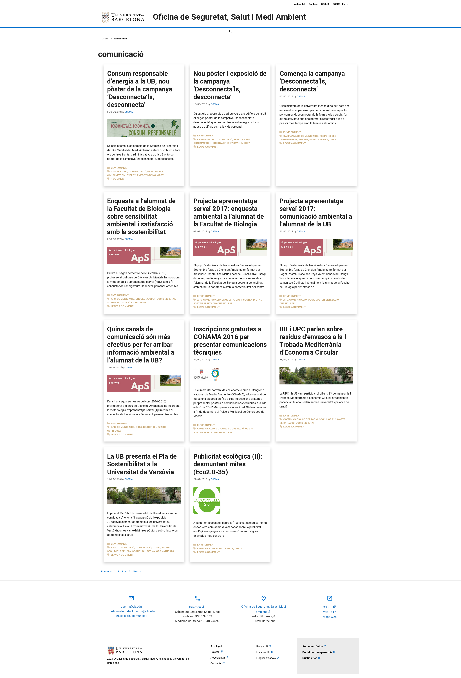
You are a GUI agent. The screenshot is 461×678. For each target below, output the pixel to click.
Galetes (215, 652)
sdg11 (323, 419)
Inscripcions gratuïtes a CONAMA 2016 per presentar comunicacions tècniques (230, 340)
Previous (105, 571)
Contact (313, 4)
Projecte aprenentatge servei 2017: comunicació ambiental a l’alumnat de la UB (315, 212)
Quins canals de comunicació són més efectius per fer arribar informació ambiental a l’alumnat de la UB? (140, 344)
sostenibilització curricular (126, 302)
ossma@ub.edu (131, 606)
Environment (120, 167)
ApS (113, 298)
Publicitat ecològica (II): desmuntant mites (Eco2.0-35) (227, 464)
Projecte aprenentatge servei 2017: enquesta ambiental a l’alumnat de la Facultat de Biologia (228, 212)
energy (131, 175)
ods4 (152, 298)
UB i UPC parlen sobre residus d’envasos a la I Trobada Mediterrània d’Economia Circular (312, 340)
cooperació (236, 428)
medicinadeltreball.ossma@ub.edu (131, 611)
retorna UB (287, 422)
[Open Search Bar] (230, 31)
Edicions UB (263, 652)
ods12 (332, 419)
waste (341, 419)
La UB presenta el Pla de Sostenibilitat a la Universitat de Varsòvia (142, 464)
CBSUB (325, 4)
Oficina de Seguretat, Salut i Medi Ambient (229, 17)
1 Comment (118, 178)
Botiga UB (262, 646)
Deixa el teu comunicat (131, 616)
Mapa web (330, 617)
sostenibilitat (166, 298)
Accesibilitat (218, 657)
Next (137, 571)
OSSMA (105, 38)
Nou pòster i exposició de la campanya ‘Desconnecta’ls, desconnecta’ (230, 85)
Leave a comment (208, 146)
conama (221, 428)
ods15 (249, 428)
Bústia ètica (309, 658)
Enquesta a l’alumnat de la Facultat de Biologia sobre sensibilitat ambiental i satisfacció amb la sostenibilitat (141, 216)
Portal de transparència (317, 652)
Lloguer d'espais (266, 658)
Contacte (216, 663)
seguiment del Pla (119, 551)
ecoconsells (224, 548)
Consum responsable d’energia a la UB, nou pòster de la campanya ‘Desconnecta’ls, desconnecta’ (139, 89)
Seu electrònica (312, 646)
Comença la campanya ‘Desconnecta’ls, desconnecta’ (312, 81)
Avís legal (216, 646)
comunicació (137, 171)
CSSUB (336, 4)
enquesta (142, 298)
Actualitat (299, 4)
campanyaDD (119, 171)
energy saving (146, 175)
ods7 (160, 175)
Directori (195, 607)
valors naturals (163, 551)
